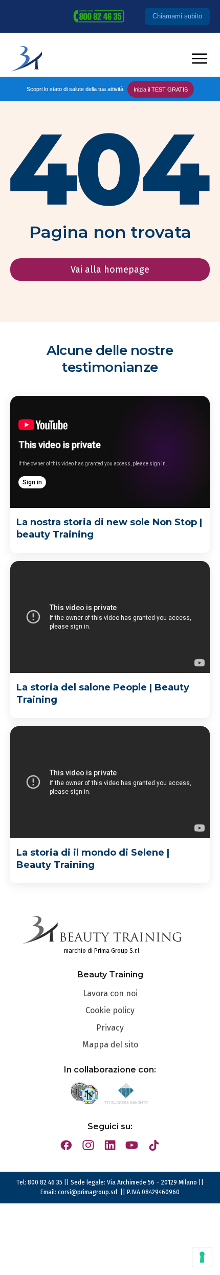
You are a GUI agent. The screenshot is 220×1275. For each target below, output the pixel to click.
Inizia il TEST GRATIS (161, 89)
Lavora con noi (110, 993)
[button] (199, 58)
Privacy (110, 1028)
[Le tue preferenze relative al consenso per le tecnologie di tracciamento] (202, 1257)
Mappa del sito (110, 1044)
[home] (26, 58)
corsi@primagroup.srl (88, 1192)
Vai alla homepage (110, 269)
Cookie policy (110, 1010)
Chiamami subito (177, 16)
